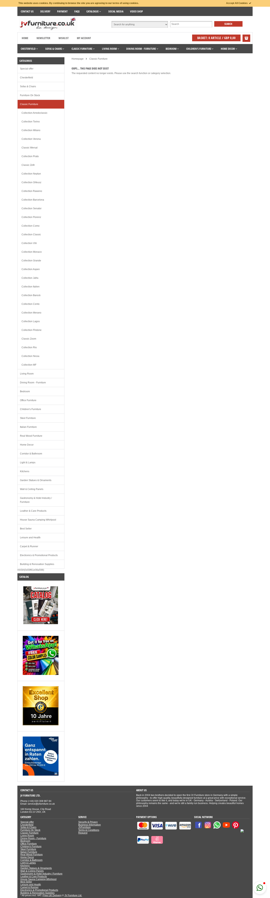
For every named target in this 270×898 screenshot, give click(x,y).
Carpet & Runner (29, 546)
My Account (84, 38)
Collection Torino (31, 121)
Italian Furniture (28, 427)
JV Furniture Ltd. (73, 895)
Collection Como (31, 225)
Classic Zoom (29, 338)
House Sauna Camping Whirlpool (38, 519)
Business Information (89, 824)
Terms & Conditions (88, 830)
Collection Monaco (32, 252)
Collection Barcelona (33, 199)
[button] (259, 887)
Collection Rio (29, 347)
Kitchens (24, 471)
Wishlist (64, 38)
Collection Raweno (32, 191)
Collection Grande (31, 260)
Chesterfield (26, 77)
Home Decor (27, 444)
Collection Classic (31, 234)
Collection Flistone (32, 330)
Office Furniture (28, 400)
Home (25, 38)
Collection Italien (31, 286)
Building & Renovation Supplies (37, 564)
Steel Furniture (28, 418)
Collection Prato (30, 156)
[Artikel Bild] (41, 624)
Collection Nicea (30, 356)
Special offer (26, 68)
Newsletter (43, 38)
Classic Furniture (29, 104)
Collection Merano (31, 312)
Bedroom (25, 391)
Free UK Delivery (52, 895)
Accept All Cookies (237, 3)
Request (82, 832)
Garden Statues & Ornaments (35, 480)
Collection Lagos (31, 321)
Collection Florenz (31, 217)
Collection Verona (31, 139)
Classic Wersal (30, 147)
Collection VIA (29, 243)
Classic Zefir (28, 165)
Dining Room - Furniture (33, 382)
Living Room (27, 373)
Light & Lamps (27, 462)
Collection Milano (31, 130)
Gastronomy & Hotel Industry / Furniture (36, 500)
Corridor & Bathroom (31, 453)
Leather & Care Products (33, 511)
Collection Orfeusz (31, 182)
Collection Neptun (31, 173)
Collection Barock (31, 295)
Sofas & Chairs (28, 86)
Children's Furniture (30, 409)
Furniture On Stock (30, 95)
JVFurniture (84, 827)
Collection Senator (32, 208)
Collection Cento (31, 304)
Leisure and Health (30, 537)
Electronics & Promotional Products (39, 555)
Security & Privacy (88, 822)
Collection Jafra (30, 278)
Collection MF (29, 364)
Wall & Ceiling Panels (31, 489)
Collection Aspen (31, 269)
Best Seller (26, 528)
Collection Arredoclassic (34, 113)
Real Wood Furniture (31, 435)
